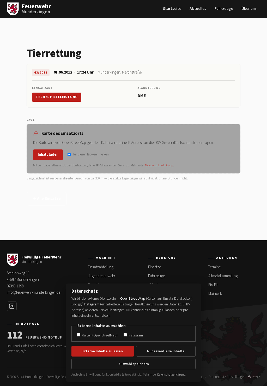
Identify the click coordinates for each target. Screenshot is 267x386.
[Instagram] (12, 306)
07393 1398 (15, 286)
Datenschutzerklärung (159, 165)
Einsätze (154, 267)
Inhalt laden (48, 154)
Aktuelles (198, 8)
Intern (256, 377)
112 (15, 335)
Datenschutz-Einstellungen (227, 377)
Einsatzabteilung (101, 267)
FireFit (212, 285)
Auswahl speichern (133, 364)
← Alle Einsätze (47, 198)
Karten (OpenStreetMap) (99, 335)
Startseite (172, 8)
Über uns (249, 8)
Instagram (135, 335)
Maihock (215, 294)
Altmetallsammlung (223, 276)
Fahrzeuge (224, 8)
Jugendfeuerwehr (102, 276)
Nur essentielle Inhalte (166, 351)
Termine (214, 267)
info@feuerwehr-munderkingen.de (33, 292)
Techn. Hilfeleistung (57, 97)
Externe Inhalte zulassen (102, 351)
